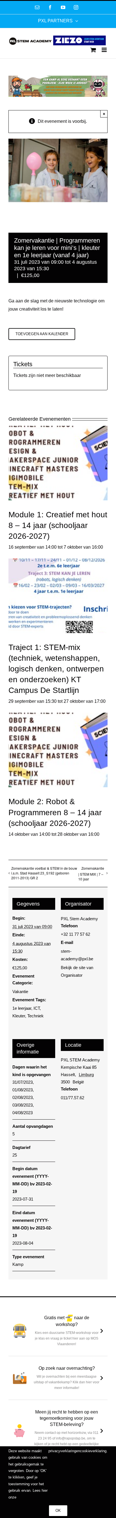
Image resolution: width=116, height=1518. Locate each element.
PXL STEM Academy (80, 1059)
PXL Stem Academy (79, 918)
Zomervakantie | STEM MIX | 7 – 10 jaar (91, 873)
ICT (37, 1008)
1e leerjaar (21, 1008)
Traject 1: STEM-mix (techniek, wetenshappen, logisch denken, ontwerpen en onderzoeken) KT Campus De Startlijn (56, 669)
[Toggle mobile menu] (105, 50)
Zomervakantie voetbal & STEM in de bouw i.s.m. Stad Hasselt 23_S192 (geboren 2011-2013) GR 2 (44, 873)
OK (58, 1510)
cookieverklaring (93, 1451)
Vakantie (20, 991)
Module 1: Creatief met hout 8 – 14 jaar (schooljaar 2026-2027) (57, 525)
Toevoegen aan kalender (41, 334)
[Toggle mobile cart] (93, 50)
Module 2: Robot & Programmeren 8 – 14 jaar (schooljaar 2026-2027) (55, 812)
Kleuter (18, 1015)
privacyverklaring (62, 1451)
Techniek (35, 1015)
